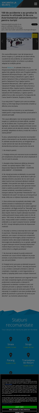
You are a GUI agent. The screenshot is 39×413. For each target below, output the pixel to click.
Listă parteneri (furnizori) (7, 403)
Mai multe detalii (8, 384)
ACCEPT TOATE (19, 407)
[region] (19, 393)
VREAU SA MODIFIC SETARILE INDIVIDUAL (19, 409)
